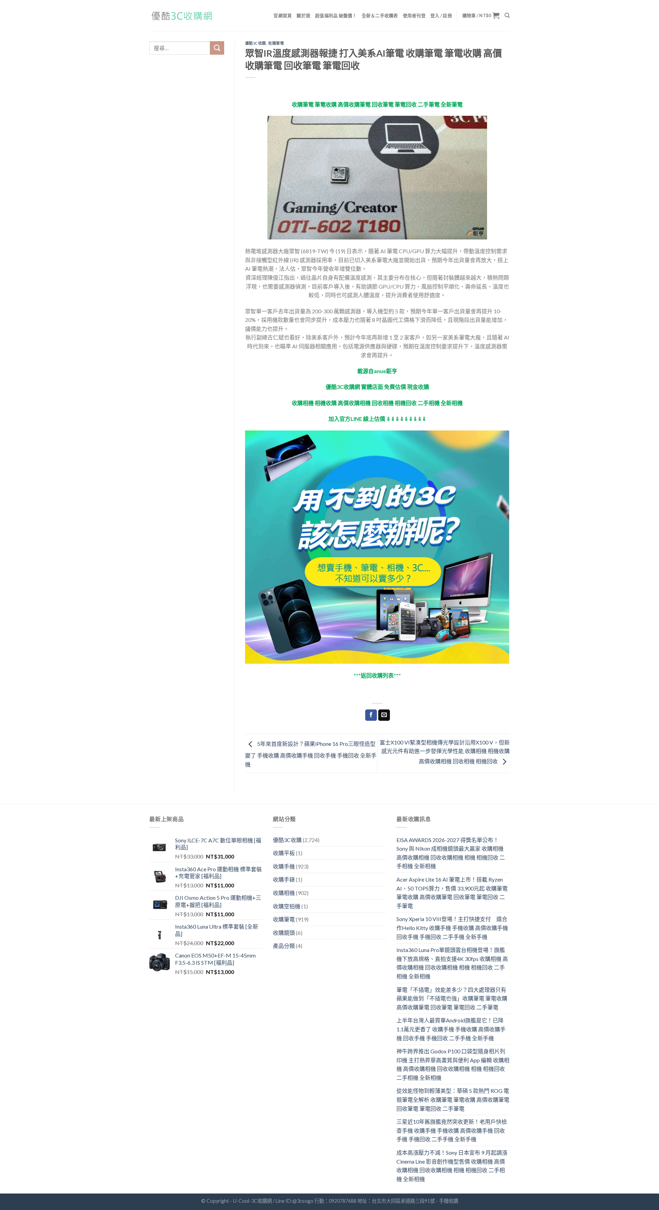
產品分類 (284, 945)
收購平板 (284, 853)
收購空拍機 (286, 906)
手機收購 (448, 1201)
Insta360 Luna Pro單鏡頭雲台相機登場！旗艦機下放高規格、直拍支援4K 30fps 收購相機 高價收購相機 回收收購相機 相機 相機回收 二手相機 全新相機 (452, 962)
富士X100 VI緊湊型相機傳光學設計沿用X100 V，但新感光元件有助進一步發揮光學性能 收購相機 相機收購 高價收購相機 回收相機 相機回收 (445, 751)
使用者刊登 (414, 15)
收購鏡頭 (284, 932)
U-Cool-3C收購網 (252, 1201)
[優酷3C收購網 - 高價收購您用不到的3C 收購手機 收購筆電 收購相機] (183, 15)
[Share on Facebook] (371, 715)
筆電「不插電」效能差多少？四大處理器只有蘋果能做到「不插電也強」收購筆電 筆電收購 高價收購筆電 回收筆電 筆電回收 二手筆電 (451, 998)
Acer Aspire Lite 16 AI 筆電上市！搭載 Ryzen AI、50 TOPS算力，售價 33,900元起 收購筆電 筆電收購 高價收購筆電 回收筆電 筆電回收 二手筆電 (452, 892)
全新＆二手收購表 (380, 15)
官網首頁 (283, 15)
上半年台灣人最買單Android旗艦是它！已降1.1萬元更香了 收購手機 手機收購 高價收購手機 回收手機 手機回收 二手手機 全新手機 (451, 1029)
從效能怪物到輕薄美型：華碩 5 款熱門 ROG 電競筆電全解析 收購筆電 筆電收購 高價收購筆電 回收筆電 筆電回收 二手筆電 (452, 1099)
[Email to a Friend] (384, 715)
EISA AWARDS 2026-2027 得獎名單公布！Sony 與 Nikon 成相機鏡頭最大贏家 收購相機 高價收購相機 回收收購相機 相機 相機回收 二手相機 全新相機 (450, 853)
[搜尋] (507, 15)
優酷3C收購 (255, 43)
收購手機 (284, 866)
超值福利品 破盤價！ (336, 15)
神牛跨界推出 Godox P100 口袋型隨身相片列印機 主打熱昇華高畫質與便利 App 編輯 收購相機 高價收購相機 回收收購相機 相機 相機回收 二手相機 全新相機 (452, 1064)
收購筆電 (276, 43)
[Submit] (217, 48)
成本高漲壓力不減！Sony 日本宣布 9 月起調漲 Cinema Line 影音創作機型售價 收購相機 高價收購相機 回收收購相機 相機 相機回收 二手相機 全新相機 (451, 1165)
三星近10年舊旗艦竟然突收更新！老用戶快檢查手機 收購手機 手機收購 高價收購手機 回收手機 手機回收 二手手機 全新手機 (451, 1130)
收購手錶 (284, 879)
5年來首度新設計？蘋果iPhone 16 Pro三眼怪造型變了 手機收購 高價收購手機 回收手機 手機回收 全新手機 (311, 754)
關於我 (303, 15)
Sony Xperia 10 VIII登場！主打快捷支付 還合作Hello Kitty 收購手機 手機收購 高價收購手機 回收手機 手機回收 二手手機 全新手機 (452, 928)
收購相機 (284, 892)
